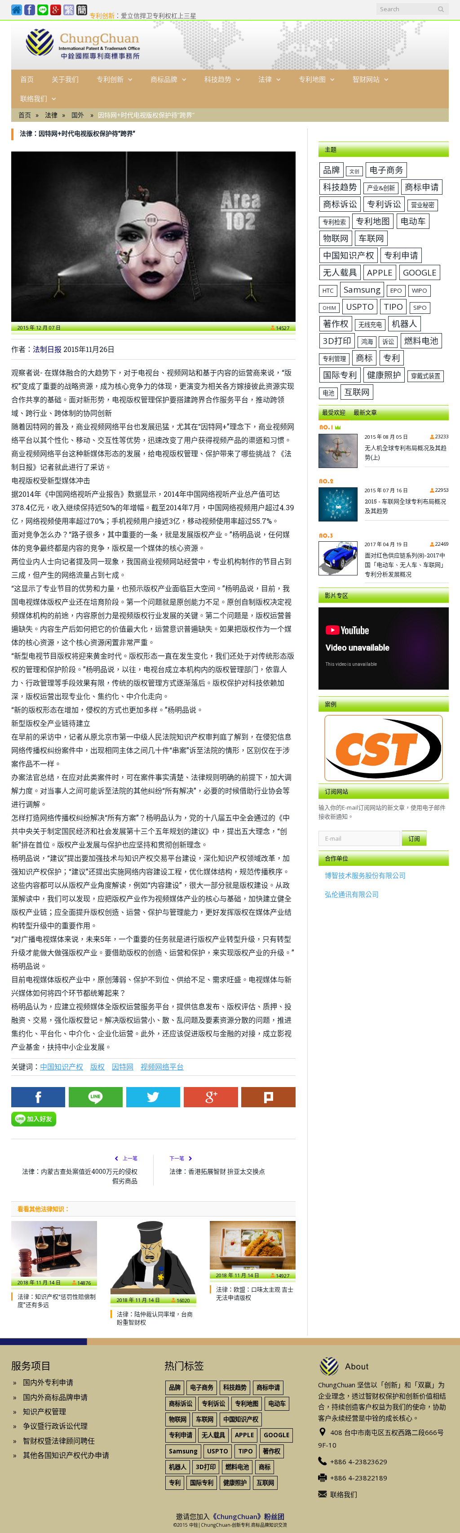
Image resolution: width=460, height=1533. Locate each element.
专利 (391, 357)
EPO (396, 290)
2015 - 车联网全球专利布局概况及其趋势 (405, 506)
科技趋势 (217, 79)
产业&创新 (381, 188)
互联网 (357, 391)
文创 (354, 171)
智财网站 (366, 79)
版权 (97, 1066)
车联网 (371, 238)
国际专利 (340, 374)
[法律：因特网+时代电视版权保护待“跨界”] (153, 237)
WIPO (419, 290)
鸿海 (367, 342)
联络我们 (33, 98)
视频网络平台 (162, 1066)
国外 (77, 115)
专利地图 (312, 79)
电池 (328, 393)
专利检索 (334, 222)
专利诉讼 (384, 203)
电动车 (413, 221)
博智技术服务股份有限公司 (365, 875)
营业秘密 (422, 205)
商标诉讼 (340, 203)
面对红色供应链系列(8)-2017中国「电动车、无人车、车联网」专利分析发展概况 (406, 564)
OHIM (329, 308)
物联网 (336, 238)
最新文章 (365, 412)
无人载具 (340, 272)
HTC (328, 290)
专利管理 (334, 359)
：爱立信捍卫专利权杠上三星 (142, 16)
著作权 (336, 323)
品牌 (331, 169)
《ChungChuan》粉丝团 (247, 1516)
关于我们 (65, 79)
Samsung (362, 289)
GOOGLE (420, 272)
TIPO (393, 306)
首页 (27, 79)
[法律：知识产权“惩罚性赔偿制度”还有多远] (54, 1253)
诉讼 (388, 342)
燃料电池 (421, 340)
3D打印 (337, 340)
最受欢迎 (333, 412)
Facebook (38, 1097)
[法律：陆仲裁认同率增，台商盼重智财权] (153, 1262)
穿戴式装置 (425, 376)
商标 (364, 357)
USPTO (360, 306)
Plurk (268, 1097)
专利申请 (401, 255)
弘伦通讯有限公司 (352, 894)
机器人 (404, 323)
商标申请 (422, 186)
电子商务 (386, 169)
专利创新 (110, 79)
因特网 (122, 1066)
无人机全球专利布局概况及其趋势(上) (406, 452)
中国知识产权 (61, 1066)
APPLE (380, 272)
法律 (265, 79)
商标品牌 (163, 79)
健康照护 (384, 374)
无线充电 (370, 325)
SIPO (420, 307)
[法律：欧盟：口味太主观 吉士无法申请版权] (253, 1249)
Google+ (211, 1097)
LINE (96, 1097)
